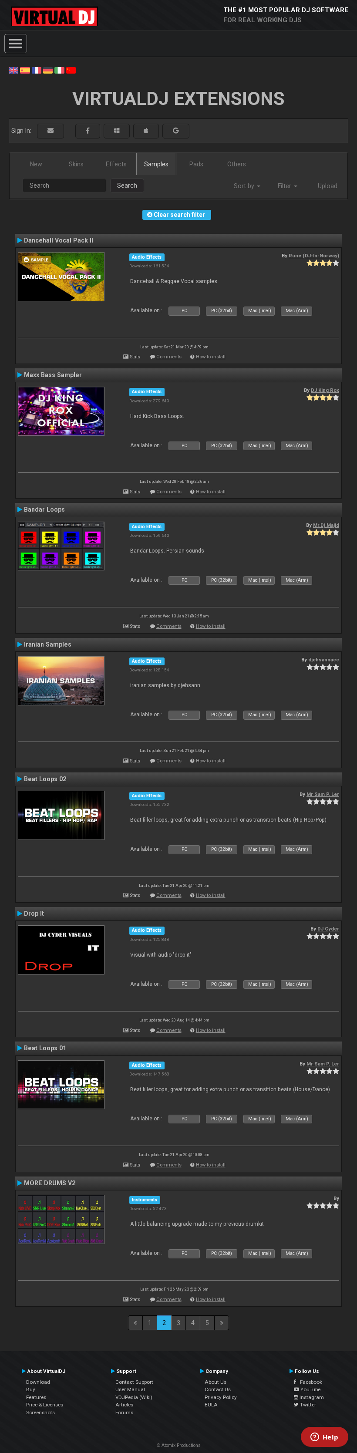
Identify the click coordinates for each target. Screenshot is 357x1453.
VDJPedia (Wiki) (133, 1397)
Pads (196, 164)
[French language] (36, 69)
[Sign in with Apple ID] (146, 131)
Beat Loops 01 (45, 1048)
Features (36, 1397)
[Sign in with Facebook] (87, 131)
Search (127, 185)
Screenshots (40, 1412)
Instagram (311, 1397)
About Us (215, 1382)
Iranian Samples (47, 644)
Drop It (34, 913)
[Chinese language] (71, 69)
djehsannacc (323, 660)
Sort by (245, 185)
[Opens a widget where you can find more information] (324, 1438)
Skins (76, 164)
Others (236, 164)
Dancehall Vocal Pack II (58, 240)
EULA (211, 1405)
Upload (327, 185)
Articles (124, 1405)
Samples (156, 164)
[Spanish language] (25, 69)
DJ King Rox (325, 390)
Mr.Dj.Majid (326, 525)
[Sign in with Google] (175, 131)
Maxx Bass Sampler (53, 374)
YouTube (309, 1389)
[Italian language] (59, 69)
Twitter (307, 1405)
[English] (13, 69)
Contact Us (218, 1389)
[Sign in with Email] (50, 131)
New (36, 164)
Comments (169, 357)
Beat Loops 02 (45, 778)
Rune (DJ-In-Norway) (314, 256)
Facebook (309, 1382)
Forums (124, 1412)
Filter (285, 185)
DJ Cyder (328, 929)
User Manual (130, 1389)
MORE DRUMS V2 (49, 1183)
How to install (211, 357)
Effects (116, 164)
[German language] (48, 69)
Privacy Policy (221, 1397)
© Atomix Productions (179, 1445)
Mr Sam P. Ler (322, 794)
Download (38, 1382)
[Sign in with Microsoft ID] (117, 131)
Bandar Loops (44, 509)
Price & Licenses (44, 1405)
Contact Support (134, 1382)
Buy (30, 1389)
